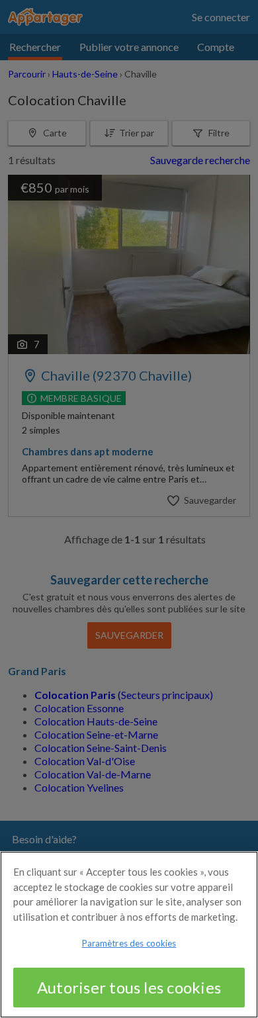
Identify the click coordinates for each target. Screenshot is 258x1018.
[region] (129, 934)
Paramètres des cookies (129, 943)
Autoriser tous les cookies (129, 987)
